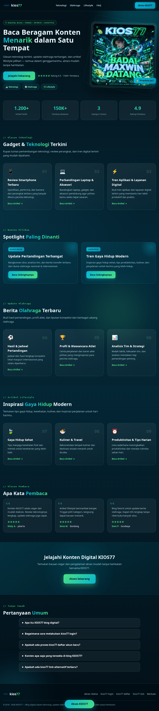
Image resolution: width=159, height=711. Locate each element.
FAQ (99, 5)
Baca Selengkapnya (23, 274)
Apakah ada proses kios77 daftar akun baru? (52, 645)
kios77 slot (138, 693)
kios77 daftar (123, 693)
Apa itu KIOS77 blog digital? (42, 622)
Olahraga (75, 5)
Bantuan (151, 693)
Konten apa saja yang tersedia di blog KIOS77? (53, 656)
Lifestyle (88, 5)
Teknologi (61, 5)
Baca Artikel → (15, 203)
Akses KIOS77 (145, 5)
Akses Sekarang (79, 578)
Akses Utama (91, 693)
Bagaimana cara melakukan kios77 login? (51, 633)
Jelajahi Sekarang (19, 76)
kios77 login (107, 693)
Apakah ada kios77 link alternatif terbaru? (51, 667)
